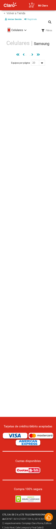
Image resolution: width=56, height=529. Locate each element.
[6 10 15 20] (38, 63)
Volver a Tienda (16, 13)
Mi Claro (43, 5)
